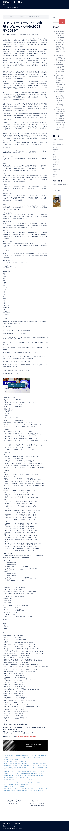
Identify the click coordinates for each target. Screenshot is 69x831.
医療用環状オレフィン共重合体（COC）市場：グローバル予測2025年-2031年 (60, 59)
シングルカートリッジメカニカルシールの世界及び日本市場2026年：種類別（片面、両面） (23, 773)
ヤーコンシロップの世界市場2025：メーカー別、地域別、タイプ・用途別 (14, 801)
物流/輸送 (55, 164)
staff (7, 34)
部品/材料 (55, 177)
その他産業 (55, 149)
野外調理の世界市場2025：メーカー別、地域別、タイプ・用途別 (18, 779)
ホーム (5, 17)
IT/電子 (54, 142)
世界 (33, 34)
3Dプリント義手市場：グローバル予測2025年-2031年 (16, 784)
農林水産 (55, 174)
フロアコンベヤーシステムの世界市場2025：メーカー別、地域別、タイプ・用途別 (22, 782)
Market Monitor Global (25, 34)
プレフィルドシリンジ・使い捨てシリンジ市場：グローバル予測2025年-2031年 (60, 35)
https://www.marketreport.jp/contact (26, 736)
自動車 (54, 172)
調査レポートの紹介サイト (12, 3)
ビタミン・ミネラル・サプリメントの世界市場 (14, 786)
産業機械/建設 (56, 169)
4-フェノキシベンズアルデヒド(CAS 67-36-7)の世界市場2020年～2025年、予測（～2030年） (25, 771)
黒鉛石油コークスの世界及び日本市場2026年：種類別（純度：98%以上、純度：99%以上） (24, 775)
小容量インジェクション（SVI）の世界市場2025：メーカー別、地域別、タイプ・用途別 (60, 86)
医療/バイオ (37, 34)
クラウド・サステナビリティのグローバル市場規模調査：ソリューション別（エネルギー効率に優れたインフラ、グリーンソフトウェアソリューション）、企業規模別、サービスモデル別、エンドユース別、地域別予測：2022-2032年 (26, 757)
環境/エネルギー (57, 167)
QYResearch (56, 147)
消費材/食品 (56, 159)
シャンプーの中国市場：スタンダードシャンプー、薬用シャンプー (18, 777)
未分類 (54, 157)
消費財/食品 (56, 162)
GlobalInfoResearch (58, 139)
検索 (54, 18)
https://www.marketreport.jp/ (60, 184)
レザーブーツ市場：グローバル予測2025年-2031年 (15, 761)
